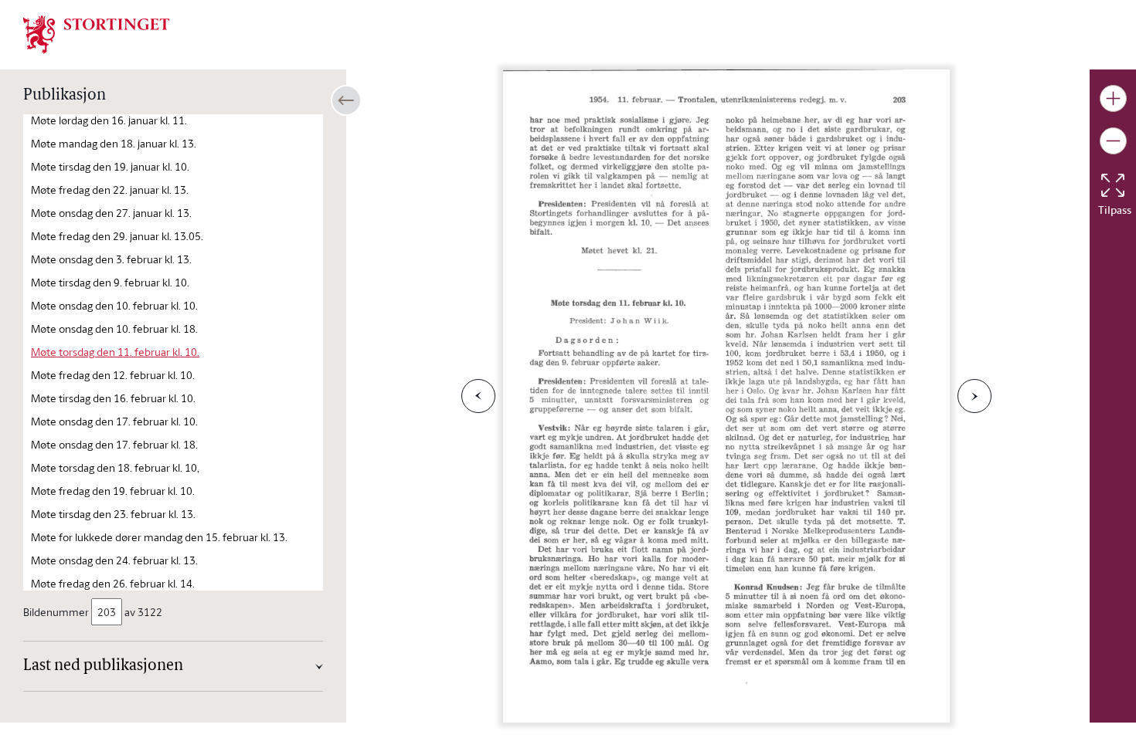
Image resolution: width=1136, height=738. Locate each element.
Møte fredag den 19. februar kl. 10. (113, 490)
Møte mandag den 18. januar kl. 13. (113, 143)
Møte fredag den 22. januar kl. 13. (110, 189)
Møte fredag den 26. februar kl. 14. (113, 583)
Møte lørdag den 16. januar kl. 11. (109, 120)
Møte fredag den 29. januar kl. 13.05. (117, 236)
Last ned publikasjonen (103, 666)
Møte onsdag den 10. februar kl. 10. (114, 305)
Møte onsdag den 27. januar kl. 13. (111, 212)
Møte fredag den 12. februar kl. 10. (113, 374)
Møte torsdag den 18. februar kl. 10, (115, 467)
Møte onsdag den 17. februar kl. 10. (114, 421)
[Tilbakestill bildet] (1112, 185)
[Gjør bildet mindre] (1113, 140)
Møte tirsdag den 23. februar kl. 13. (113, 513)
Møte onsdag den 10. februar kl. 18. (114, 328)
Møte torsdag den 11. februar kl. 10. (115, 351)
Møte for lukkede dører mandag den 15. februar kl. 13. (159, 537)
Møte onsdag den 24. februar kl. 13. (114, 560)
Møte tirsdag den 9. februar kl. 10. (110, 282)
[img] (96, 33)
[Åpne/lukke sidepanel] (346, 100)
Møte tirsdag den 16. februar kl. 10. (113, 398)
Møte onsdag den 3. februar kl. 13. (111, 259)
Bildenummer (56, 611)
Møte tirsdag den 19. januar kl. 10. (110, 166)
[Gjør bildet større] (1113, 98)
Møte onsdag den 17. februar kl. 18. (114, 444)
